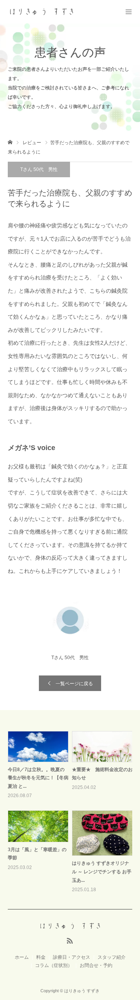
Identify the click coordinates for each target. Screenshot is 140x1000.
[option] (72, 812)
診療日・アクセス (71, 957)
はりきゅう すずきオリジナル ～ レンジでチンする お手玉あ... (101, 871)
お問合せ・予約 (96, 965)
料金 (41, 957)
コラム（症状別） (53, 965)
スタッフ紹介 (112, 957)
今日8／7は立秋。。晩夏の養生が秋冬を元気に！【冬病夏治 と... (38, 778)
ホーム (22, 957)
